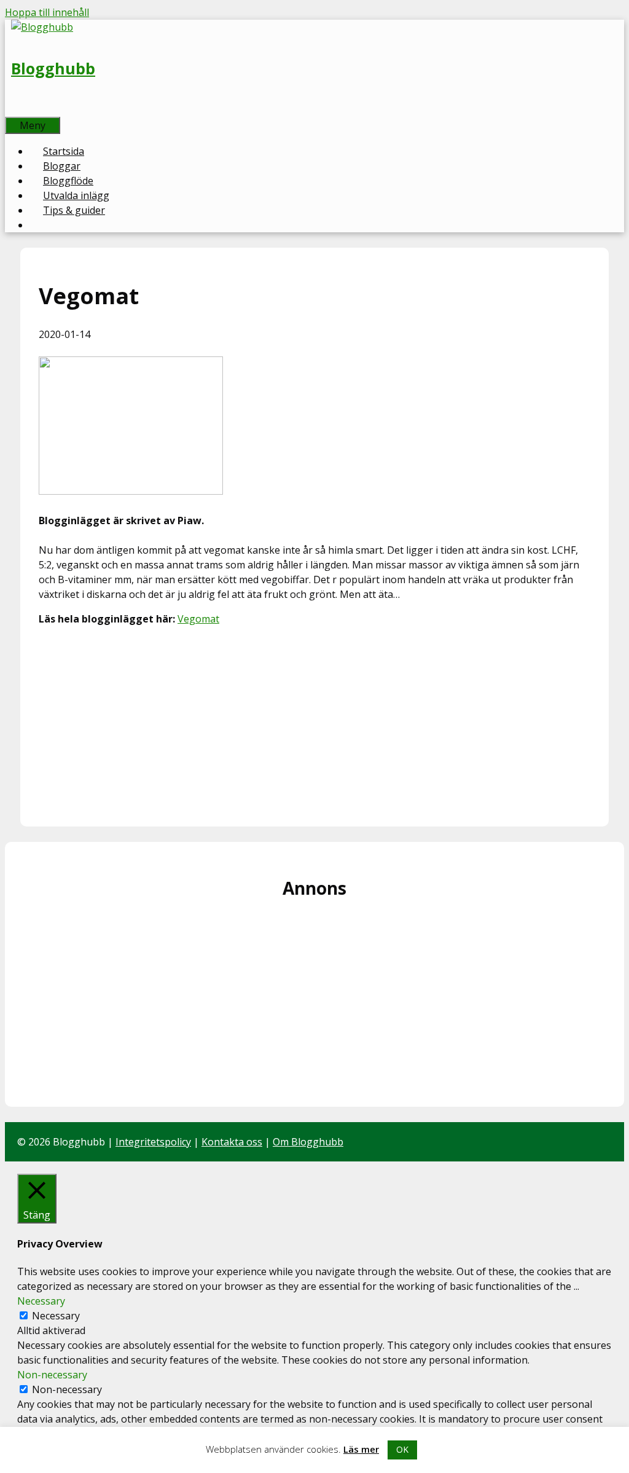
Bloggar (61, 166)
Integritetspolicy (153, 1142)
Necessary (56, 1315)
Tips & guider (74, 210)
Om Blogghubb (308, 1142)
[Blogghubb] (42, 27)
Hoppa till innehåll (47, 12)
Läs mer (361, 1449)
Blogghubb (53, 68)
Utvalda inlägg (76, 195)
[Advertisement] (314, 722)
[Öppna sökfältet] (18, 109)
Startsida (63, 151)
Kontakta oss (231, 1142)
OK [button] (402, 1449)
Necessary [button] (41, 1301)
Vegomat (198, 619)
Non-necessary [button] (52, 1374)
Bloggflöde (68, 180)
